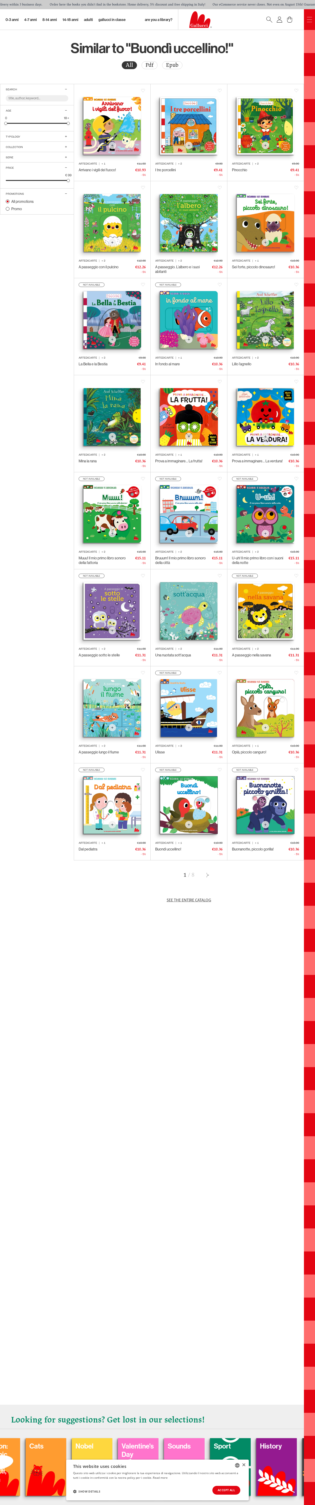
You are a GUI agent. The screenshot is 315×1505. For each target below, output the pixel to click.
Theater (252, 1446)
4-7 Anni (30, 19)
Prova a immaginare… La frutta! (178, 461)
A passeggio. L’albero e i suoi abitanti (177, 269)
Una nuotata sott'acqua (173, 655)
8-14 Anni (49, 19)
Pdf (150, 65)
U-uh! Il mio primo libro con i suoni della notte (257, 560)
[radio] (129, 65)
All (129, 65)
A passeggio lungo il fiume (99, 752)
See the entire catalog (189, 900)
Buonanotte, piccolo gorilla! (253, 849)
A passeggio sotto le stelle (99, 655)
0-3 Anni (12, 19)
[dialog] (157, 1480)
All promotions (22, 201)
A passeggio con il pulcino (99, 267)
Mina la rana (88, 461)
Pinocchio (239, 170)
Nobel (18, 1446)
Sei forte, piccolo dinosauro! (253, 267)
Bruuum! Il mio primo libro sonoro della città (180, 560)
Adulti (88, 19)
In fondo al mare (167, 364)
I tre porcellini (165, 170)
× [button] (243, 1465)
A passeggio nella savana (251, 655)
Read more (160, 1478)
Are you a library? (158, 19)
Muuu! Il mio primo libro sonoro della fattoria (102, 560)
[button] (86, 1491)
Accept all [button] (226, 1490)
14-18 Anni (70, 19)
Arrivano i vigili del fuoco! (97, 170)
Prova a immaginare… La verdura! (257, 461)
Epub (172, 65)
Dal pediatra (88, 849)
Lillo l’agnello (241, 364)
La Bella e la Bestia (93, 364)
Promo (16, 209)
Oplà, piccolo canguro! (249, 752)
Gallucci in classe (112, 19)
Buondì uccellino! (168, 849)
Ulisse (160, 752)
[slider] (5, 123)
